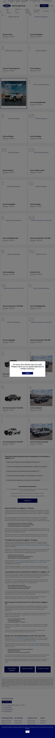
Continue (27, 373)
